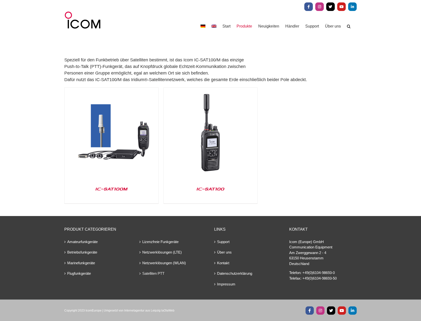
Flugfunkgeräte (79, 273)
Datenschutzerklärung (234, 273)
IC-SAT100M (111, 189)
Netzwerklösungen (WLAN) (164, 263)
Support (223, 242)
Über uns (224, 252)
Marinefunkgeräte (81, 263)
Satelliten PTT (153, 273)
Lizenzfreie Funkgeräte (160, 242)
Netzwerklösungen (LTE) (162, 252)
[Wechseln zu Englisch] (213, 26)
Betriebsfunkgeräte (82, 252)
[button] (349, 26)
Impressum (226, 284)
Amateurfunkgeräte (82, 242)
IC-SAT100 (210, 189)
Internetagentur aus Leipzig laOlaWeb (149, 310)
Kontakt (223, 263)
